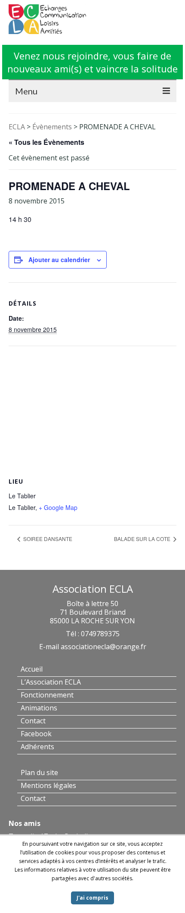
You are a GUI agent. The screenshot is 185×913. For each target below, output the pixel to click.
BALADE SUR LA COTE (143, 538)
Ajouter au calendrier (59, 259)
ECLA (17, 126)
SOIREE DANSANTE (47, 538)
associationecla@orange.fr (103, 646)
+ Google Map (58, 507)
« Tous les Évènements (46, 142)
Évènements (52, 126)
